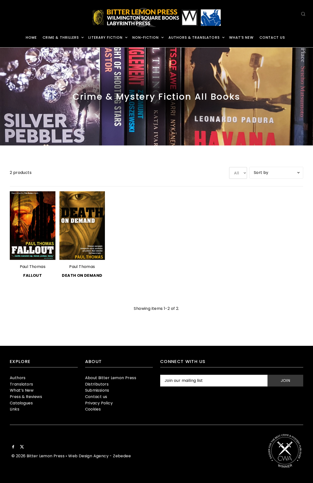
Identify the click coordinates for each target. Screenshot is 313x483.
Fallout (32, 275)
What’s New (22, 390)
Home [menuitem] (31, 37)
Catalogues (21, 403)
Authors (18, 378)
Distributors (97, 384)
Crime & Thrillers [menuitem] (61, 37)
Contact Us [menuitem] (272, 37)
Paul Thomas (32, 266)
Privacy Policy (99, 403)
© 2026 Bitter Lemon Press (38, 456)
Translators (21, 384)
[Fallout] (33, 225)
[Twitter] (22, 447)
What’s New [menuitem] (241, 37)
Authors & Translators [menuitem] (194, 37)
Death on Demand (82, 275)
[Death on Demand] (82, 225)
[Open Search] (303, 14)
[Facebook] (13, 447)
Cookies (93, 409)
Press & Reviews (26, 396)
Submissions (97, 390)
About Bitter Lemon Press (110, 378)
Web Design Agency (88, 456)
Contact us (96, 396)
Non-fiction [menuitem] (145, 37)
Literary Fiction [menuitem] (105, 37)
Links (14, 409)
